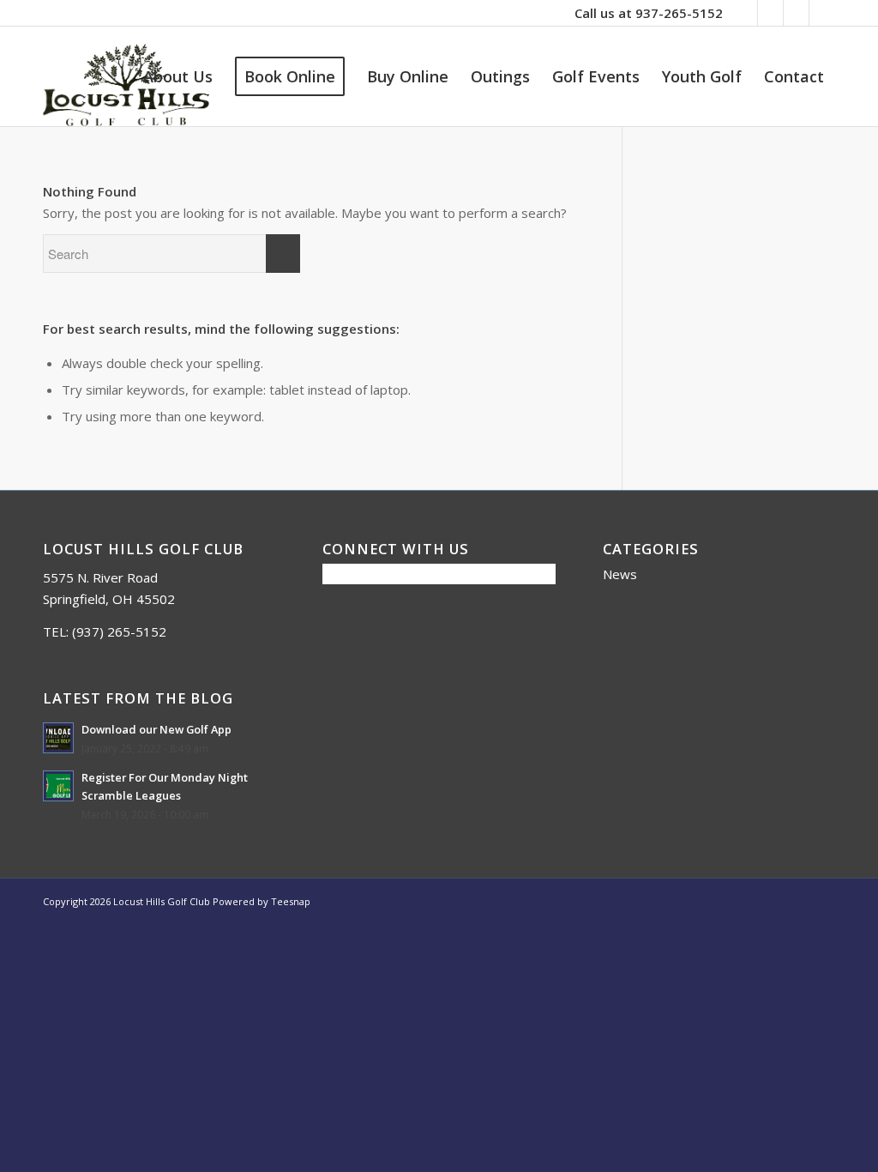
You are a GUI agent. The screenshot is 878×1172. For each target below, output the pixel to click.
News (620, 574)
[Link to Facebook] (744, 13)
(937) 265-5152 (119, 631)
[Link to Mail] (822, 13)
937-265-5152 (679, 12)
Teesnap (290, 901)
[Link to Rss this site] (796, 13)
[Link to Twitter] (770, 13)
